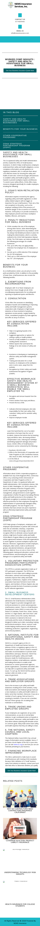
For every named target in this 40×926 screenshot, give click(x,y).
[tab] (14, 39)
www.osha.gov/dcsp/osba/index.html (21, 461)
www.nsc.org (18, 744)
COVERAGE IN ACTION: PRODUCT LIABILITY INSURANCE (20, 841)
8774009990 (20, 21)
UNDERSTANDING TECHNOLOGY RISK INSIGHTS (20, 873)
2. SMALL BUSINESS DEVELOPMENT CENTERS (19, 593)
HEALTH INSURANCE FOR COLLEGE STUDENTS (20, 905)
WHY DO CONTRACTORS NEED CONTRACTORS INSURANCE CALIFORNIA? (20, 810)
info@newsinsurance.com (20, 33)
